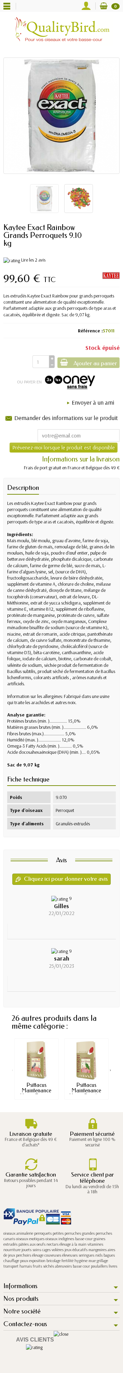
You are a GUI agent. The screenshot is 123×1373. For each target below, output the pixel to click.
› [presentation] (110, 1070)
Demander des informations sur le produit (66, 418)
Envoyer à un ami (93, 402)
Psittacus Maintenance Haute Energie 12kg (36, 1093)
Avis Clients (35, 1340)
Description (23, 488)
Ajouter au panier (95, 363)
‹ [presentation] (12, 1070)
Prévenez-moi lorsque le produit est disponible (63, 447)
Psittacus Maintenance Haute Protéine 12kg (86, 1093)
